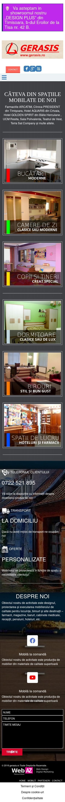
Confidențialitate (32, 798)
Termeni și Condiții (32, 786)
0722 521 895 (18, 482)
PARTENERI (44, 780)
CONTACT (13, 70)
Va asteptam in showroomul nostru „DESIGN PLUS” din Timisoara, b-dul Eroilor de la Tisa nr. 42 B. (32, 17)
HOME (22, 780)
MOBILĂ (32, 780)
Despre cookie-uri (32, 792)
